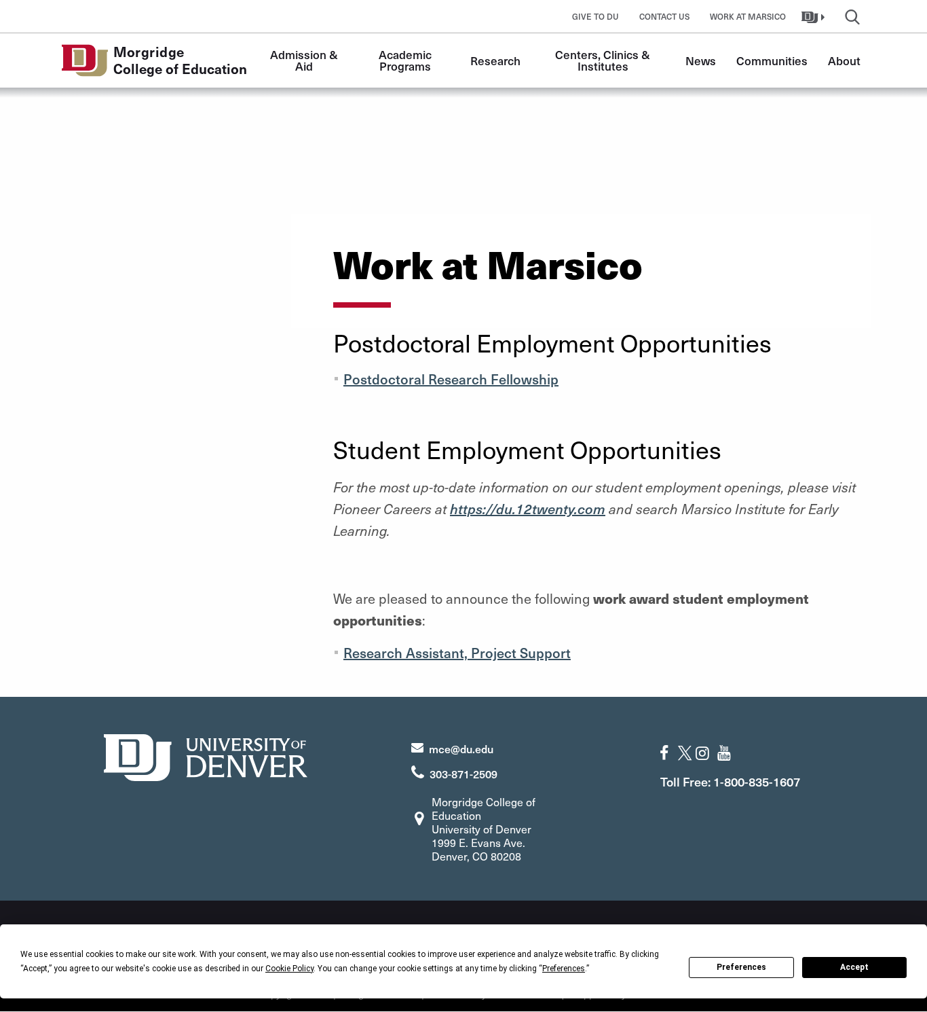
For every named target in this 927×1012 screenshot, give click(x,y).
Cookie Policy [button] (289, 968)
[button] (814, 16)
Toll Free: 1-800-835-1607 (730, 781)
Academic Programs (406, 60)
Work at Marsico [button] (748, 16)
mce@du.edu (461, 748)
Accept (854, 967)
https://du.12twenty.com (527, 508)
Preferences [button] (563, 968)
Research (495, 60)
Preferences (741, 967)
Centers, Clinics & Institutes (604, 60)
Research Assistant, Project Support (457, 652)
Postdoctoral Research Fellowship (451, 378)
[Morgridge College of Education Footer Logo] (205, 755)
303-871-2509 (463, 773)
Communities (772, 60)
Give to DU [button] (595, 16)
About (844, 60)
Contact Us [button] (664, 16)
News (700, 60)
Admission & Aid (305, 60)
